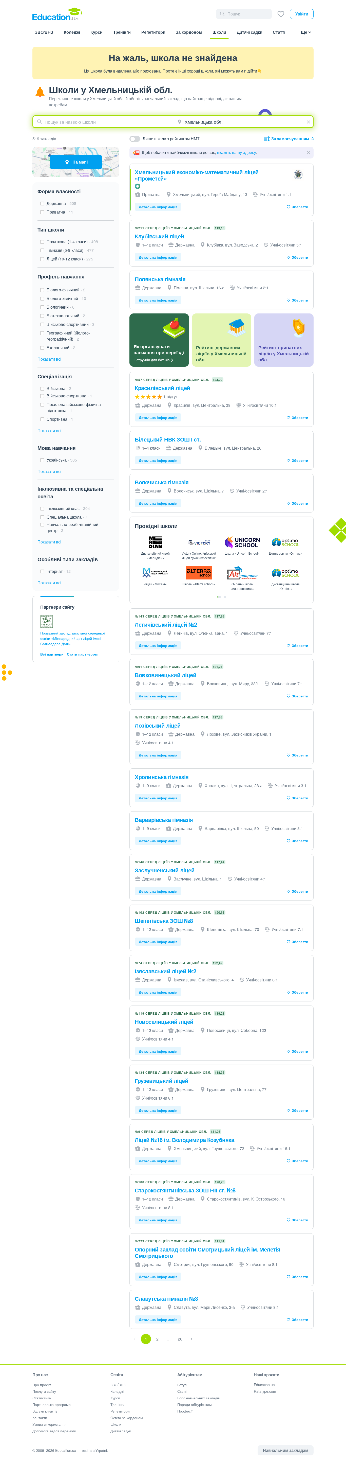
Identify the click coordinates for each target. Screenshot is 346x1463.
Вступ (182, 1384)
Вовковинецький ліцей (165, 675)
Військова (59, 388)
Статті (182, 1391)
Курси (115, 1397)
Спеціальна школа (67, 517)
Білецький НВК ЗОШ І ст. (168, 439)
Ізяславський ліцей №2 (165, 971)
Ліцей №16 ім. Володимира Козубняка (184, 1140)
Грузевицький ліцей (161, 1081)
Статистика (41, 1397)
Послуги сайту (44, 1391)
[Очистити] (309, 121)
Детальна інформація (158, 206)
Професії (185, 1411)
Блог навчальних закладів (198, 1397)
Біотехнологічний (66, 316)
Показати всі (49, 359)
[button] (308, 152)
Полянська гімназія (160, 279)
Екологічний (61, 347)
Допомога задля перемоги (54, 1430)
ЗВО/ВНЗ (117, 1384)
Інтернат (59, 571)
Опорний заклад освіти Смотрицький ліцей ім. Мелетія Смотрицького (207, 1252)
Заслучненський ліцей (165, 870)
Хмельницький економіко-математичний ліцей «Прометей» (197, 175)
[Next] (191, 1339)
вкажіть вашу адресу (236, 152)
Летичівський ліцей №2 (166, 624)
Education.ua (264, 1384)
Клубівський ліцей (159, 236)
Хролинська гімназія (162, 777)
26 (180, 1339)
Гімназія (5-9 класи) (70, 250)
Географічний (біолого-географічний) (68, 336)
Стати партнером (82, 654)
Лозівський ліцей (158, 725)
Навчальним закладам (285, 1450)
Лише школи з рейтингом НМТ (171, 139)
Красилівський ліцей (162, 388)
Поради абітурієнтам (194, 1404)
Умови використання (49, 1424)
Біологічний (60, 307)
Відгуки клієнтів (44, 1411)
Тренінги (117, 1404)
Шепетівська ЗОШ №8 (164, 920)
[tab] (219, 597)
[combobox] (103, 121)
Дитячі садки (120, 1430)
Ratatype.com (265, 1391)
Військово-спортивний (70, 324)
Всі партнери (52, 654)
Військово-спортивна (69, 396)
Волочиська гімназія (162, 482)
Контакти (39, 1417)
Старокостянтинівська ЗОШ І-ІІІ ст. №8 (185, 1190)
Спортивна (60, 419)
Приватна (60, 212)
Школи (115, 1424)
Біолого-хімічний (66, 298)
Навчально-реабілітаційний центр (72, 527)
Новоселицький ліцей (164, 1021)
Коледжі (117, 1391)
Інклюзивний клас (68, 508)
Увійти (301, 14)
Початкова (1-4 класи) (72, 241)
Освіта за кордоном (126, 1417)
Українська (62, 460)
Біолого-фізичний (66, 290)
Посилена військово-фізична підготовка (74, 407)
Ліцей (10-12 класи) (70, 259)
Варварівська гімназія (164, 820)
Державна (61, 203)
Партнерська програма (51, 1404)
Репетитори (120, 1411)
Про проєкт (41, 1384)
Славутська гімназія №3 (166, 1298)
